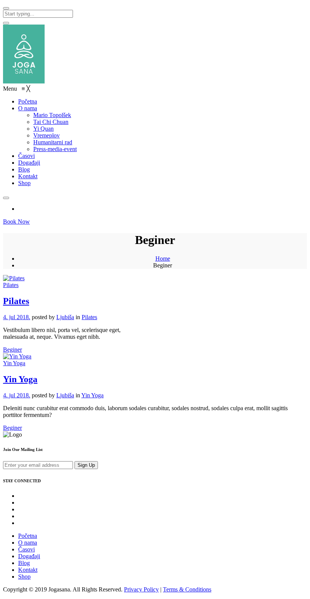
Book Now (16, 221)
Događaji (29, 556)
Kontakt (27, 570)
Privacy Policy (141, 589)
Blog (24, 563)
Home (162, 258)
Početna (27, 536)
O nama (27, 542)
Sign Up (86, 465)
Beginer (12, 349)
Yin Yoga (14, 363)
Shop (24, 576)
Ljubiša (65, 317)
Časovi (26, 549)
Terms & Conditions (187, 589)
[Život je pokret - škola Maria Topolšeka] (24, 81)
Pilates (11, 285)
